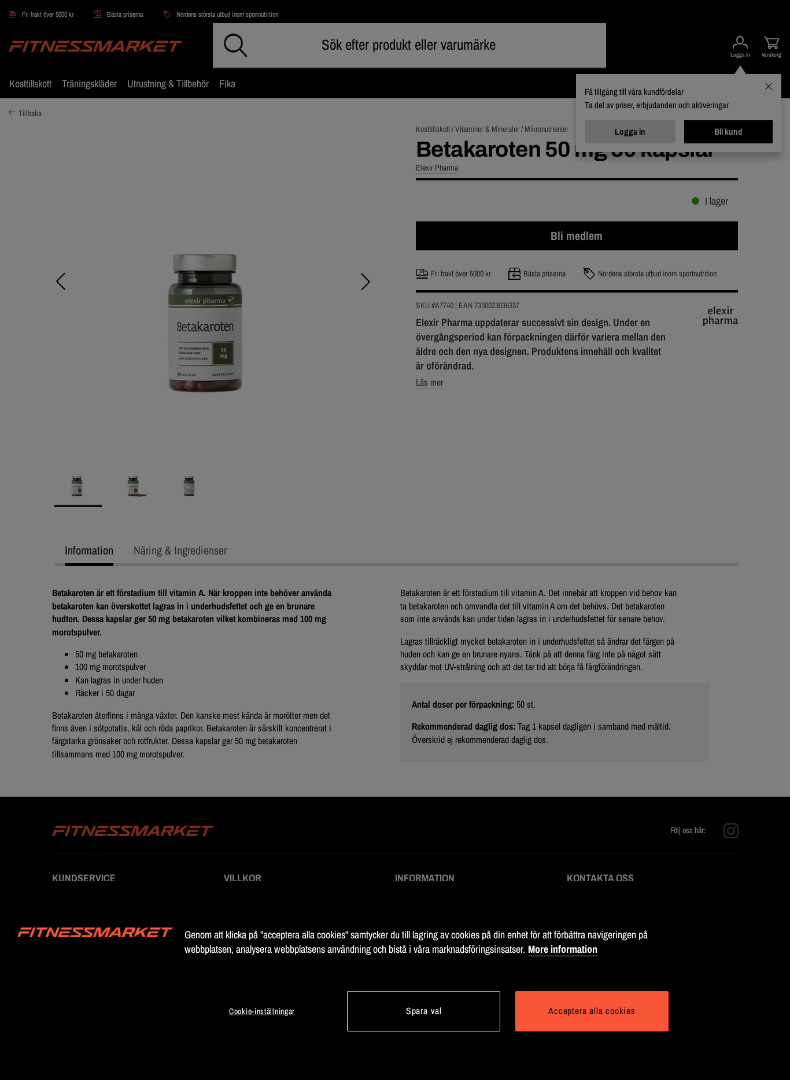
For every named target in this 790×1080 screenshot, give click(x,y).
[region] (395, 980)
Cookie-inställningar (262, 1011)
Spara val (424, 1010)
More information (562, 949)
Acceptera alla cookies (592, 1010)
